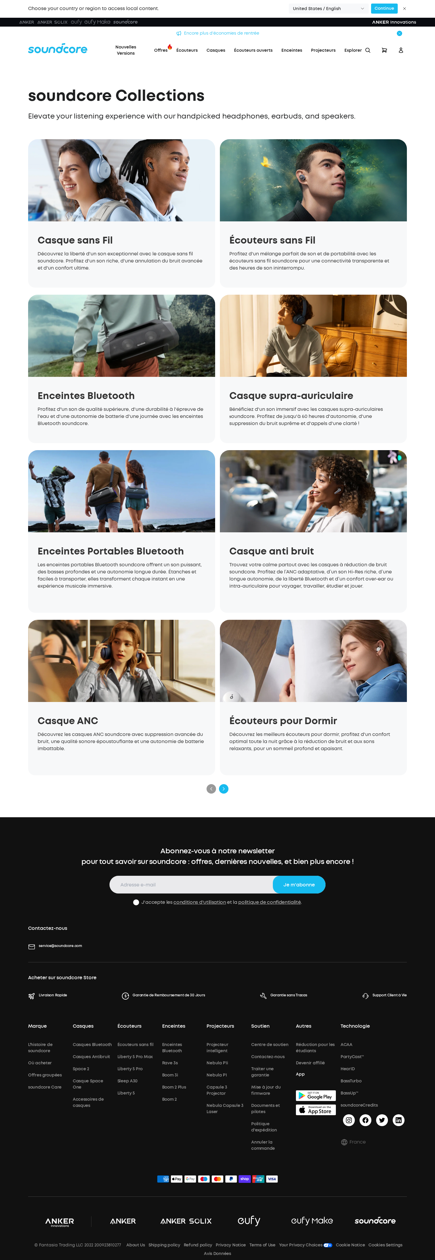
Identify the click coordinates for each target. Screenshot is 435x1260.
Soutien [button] (260, 1026)
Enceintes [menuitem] (291, 50)
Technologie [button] (355, 1026)
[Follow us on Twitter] (382, 1120)
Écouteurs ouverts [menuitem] (253, 50)
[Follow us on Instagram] (349, 1120)
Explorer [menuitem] (353, 50)
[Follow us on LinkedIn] (399, 1120)
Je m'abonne (299, 885)
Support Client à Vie (390, 995)
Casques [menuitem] (216, 50)
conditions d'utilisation (199, 902)
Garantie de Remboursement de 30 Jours (169, 995)
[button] (329, 9)
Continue (384, 8)
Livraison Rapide (53, 995)
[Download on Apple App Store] (316, 1110)
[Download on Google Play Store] (316, 1095)
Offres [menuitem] (160, 50)
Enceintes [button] (173, 1026)
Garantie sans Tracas (288, 995)
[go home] (57, 48)
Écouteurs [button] (129, 1026)
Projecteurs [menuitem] (323, 50)
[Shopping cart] (384, 50)
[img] (163, 1180)
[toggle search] (368, 50)
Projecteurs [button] (220, 1026)
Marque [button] (37, 1026)
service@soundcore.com (60, 945)
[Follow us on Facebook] (365, 1120)
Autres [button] (303, 1026)
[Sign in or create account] (401, 50)
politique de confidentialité (269, 902)
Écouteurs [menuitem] (187, 50)
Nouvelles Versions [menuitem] (125, 50)
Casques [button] (83, 1026)
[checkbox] (136, 902)
